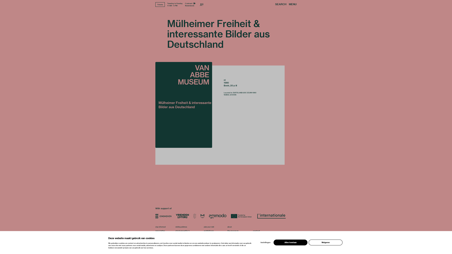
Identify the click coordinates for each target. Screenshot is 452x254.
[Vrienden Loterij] (182, 216)
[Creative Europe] (242, 216)
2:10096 (233, 95)
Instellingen (265, 242)
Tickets (160, 5)
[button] (183, 105)
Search (280, 4)
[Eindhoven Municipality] (163, 216)
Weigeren (326, 242)
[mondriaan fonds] (202, 216)
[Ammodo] (217, 216)
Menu (293, 4)
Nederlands (189, 6)
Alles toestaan (291, 242)
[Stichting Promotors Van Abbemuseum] (194, 216)
